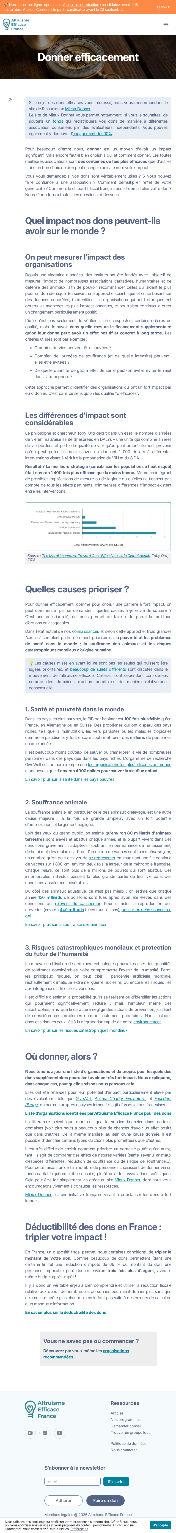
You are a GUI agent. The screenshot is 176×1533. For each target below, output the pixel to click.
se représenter (102, 857)
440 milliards (72, 909)
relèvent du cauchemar (77, 903)
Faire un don (105, 1500)
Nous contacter (124, 1450)
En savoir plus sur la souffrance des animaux (65, 924)
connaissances (85, 631)
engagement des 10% (92, 133)
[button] (166, 24)
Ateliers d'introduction (81, 4)
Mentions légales (58, 1514)
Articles (117, 1413)
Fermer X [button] (163, 7)
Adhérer (64, 1500)
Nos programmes (125, 1419)
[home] (17, 24)
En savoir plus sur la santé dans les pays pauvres (69, 779)
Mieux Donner (78, 108)
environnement (147, 1021)
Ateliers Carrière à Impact (43, 9)
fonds (58, 121)
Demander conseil (126, 1426)
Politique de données (128, 1443)
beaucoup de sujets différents (98, 669)
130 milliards (50, 897)
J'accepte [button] (160, 1525)
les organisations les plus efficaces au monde (129, 764)
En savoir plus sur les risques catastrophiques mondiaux (76, 1030)
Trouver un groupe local (131, 1432)
